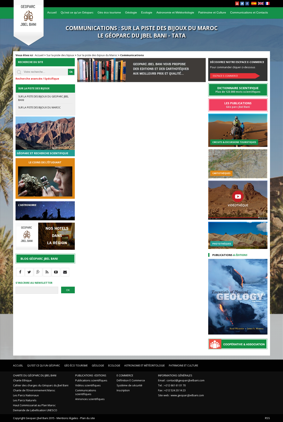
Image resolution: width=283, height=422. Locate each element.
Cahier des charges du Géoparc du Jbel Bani (40, 385)
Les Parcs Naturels (24, 400)
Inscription (123, 390)
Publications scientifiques (91, 380)
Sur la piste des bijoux (60, 55)
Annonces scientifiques (90, 399)
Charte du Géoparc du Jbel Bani (34, 375)
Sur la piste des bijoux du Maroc (97, 55)
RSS (267, 418)
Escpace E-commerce (225, 75)
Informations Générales (175, 375)
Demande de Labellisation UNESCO (35, 410)
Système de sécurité (129, 385)
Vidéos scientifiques (88, 385)
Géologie (131, 12)
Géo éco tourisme (109, 12)
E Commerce (125, 375)
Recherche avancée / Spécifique (37, 78)
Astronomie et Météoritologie (175, 12)
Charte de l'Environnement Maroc (34, 390)
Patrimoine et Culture (212, 12)
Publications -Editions (90, 375)
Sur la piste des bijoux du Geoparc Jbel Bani (43, 98)
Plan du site (87, 418)
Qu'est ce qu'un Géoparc (77, 12)
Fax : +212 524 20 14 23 (172, 390)
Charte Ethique (22, 380)
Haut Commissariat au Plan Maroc (34, 405)
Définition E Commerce (131, 380)
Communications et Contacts (249, 12)
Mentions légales (67, 418)
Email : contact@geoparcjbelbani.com (181, 380)
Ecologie (146, 12)
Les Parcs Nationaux (26, 395)
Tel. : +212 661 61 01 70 (172, 385)
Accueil (52, 12)
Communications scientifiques (85, 392)
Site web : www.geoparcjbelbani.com (181, 395)
